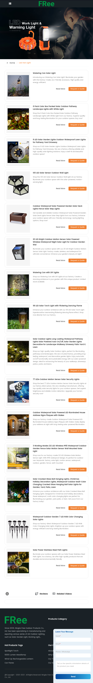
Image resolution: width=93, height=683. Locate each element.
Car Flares (9, 662)
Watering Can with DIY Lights (46, 272)
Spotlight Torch (11, 650)
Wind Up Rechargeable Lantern (19, 659)
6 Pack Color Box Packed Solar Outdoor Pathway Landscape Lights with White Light (55, 108)
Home (12, 62)
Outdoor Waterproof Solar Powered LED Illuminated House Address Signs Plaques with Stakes (59, 414)
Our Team (52, 658)
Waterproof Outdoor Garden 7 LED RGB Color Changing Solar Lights (58, 518)
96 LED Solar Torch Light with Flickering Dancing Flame (57, 305)
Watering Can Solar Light (44, 73)
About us (52, 650)
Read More (60, 89)
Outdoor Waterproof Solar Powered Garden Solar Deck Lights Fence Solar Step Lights (57, 207)
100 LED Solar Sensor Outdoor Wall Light (50, 172)
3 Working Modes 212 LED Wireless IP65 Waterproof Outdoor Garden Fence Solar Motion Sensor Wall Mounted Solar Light (59, 448)
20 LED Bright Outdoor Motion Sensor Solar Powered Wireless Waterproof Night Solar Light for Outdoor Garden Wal (59, 242)
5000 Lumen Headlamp (15, 654)
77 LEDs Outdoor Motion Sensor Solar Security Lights (56, 379)
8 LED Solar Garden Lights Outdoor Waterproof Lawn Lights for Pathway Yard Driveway (59, 141)
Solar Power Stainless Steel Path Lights (50, 550)
